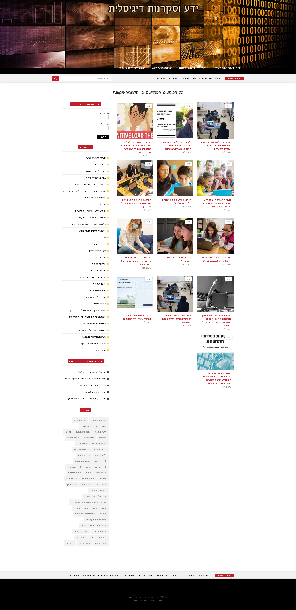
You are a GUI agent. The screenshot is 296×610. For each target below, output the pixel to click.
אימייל (105, 124)
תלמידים (161, 78)
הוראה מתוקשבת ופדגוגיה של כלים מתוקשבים (84, 191)
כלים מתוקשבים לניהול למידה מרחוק (89, 224)
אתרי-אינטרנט (100, 432)
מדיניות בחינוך (99, 257)
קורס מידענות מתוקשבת (94, 323)
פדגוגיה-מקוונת (99, 508)
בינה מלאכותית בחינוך (95, 171)
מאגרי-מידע (101, 473)
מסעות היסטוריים (97, 290)
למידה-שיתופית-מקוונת (96, 467)
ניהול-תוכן (71, 485)
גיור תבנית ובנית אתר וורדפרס (148, 600)
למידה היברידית (74, 467)
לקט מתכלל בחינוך (97, 250)
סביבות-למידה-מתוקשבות (95, 496)
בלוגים (68, 432)
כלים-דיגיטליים (205, 78)
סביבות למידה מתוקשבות (94, 297)
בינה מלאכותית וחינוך (96, 178)
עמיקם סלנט (135, 597)
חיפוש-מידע (82, 444)
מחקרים (102, 479)
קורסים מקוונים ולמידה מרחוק (92, 330)
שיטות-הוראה (81, 537)
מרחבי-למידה (100, 485)
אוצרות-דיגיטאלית (98, 420)
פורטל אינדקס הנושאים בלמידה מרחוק (88, 310)
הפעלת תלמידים (99, 444)
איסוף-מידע (86, 426)
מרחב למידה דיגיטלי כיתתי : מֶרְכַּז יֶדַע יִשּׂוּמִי (85, 378)
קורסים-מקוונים (99, 531)
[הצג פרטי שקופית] (148, 34)
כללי (104, 237)
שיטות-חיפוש (100, 543)
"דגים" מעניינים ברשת (96, 158)
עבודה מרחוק (99, 303)
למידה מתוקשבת (98, 244)
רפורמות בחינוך (81, 531)
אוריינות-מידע (80, 420)
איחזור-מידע (101, 426)
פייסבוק (103, 514)
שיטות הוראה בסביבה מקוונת (92, 343)
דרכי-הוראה (89, 438)
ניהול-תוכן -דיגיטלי (98, 490)
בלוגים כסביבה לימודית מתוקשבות (90, 184)
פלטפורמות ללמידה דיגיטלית (94, 525)
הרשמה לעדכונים (187, 68)
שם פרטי (104, 113)
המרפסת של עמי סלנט (162, 68)
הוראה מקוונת (73, 438)
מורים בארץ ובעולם (97, 270)
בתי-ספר (218, 78)
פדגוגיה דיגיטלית (81, 508)
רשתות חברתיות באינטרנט (93, 337)
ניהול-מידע (85, 485)
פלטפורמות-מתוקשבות (96, 520)
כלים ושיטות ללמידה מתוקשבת (91, 217)
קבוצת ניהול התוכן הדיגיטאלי (131, 68)
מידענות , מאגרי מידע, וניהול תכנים (89, 277)
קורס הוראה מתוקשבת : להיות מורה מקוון (86, 317)
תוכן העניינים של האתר (95, 392)
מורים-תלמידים (74, 473)
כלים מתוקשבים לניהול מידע (92, 231)
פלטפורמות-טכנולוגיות (85, 514)
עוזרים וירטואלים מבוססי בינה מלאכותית (89, 502)
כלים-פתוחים (100, 455)
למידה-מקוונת (189, 78)
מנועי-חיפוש (71, 479)
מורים (88, 473)
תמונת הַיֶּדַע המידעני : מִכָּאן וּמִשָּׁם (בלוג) (87, 398)
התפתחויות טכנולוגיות (95, 197)
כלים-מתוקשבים (81, 449)
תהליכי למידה (99, 350)
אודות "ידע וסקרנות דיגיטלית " (227, 68)
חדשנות (102, 204)
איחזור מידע (100, 164)
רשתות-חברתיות (99, 537)
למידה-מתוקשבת (82, 461)
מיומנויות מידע (99, 284)
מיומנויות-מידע (88, 479)
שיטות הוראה (84, 543)
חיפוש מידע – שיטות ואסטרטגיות (90, 211)
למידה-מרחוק (174, 78)
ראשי (204, 68)
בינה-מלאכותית (83, 432)
